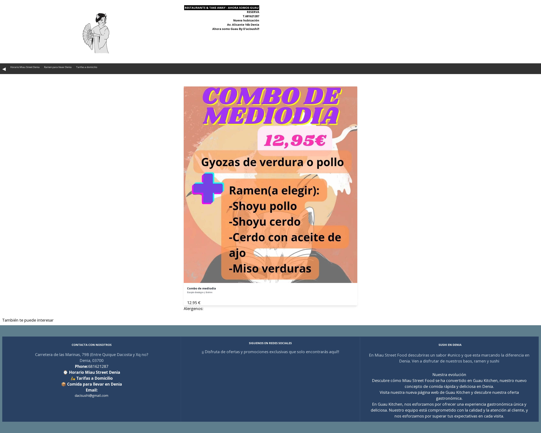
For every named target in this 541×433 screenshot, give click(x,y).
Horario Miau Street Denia (25, 67)
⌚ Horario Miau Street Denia (91, 372)
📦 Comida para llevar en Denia (91, 384)
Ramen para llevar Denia (58, 67)
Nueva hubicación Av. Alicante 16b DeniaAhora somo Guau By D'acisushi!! (235, 24)
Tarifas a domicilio (86, 67)
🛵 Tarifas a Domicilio (91, 378)
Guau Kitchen (457, 392)
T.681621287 (251, 16)
